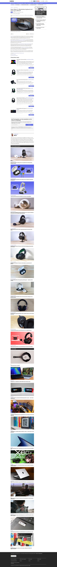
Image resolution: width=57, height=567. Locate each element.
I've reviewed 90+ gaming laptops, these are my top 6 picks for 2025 (40, 24)
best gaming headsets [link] (24, 93)
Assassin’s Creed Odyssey (25, 47)
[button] (45, 1)
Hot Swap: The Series (33, 4)
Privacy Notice (13, 127)
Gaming (12, 7)
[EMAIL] (16, 135)
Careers (38, 560)
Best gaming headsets (14, 55)
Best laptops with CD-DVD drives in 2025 (40, 28)
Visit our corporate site (39, 553)
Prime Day (12, 36)
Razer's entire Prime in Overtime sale (18, 53)
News (11, 12)
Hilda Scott (15, 12)
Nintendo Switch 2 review (25, 4)
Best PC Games (13, 54)
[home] (11, 3)
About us (21, 560)
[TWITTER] (15, 135)
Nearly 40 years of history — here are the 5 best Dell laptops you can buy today (41, 17)
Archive (29, 560)
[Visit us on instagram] (37, 1)
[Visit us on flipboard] (38, 1)
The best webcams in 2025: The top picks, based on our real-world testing (41, 21)
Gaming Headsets (16, 7)
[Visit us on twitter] (34, 1)
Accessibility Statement (14, 560)
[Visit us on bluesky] (35, 1)
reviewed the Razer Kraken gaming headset (25, 43)
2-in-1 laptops (17, 4)
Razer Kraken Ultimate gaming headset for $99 (17, 40)
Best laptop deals (40, 4)
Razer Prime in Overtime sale (22, 39)
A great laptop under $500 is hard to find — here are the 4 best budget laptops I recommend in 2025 (41, 12)
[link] (13, 62)
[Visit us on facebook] (33, 1)
